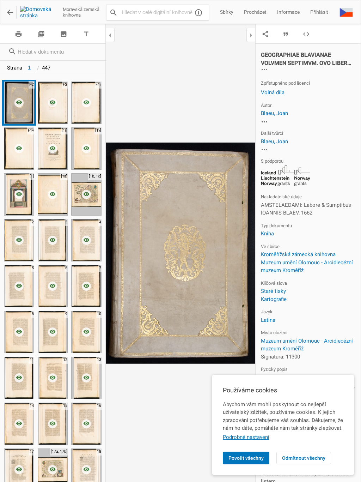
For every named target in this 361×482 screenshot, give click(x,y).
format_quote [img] (285, 34)
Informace (288, 12)
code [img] (306, 34)
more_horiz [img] (264, 69)
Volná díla (272, 92)
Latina (268, 320)
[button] (346, 12)
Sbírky (226, 12)
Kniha (267, 233)
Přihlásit (319, 12)
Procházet (255, 12)
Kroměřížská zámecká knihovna (298, 254)
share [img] (265, 34)
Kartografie (274, 299)
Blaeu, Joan (274, 113)
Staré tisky (273, 291)
